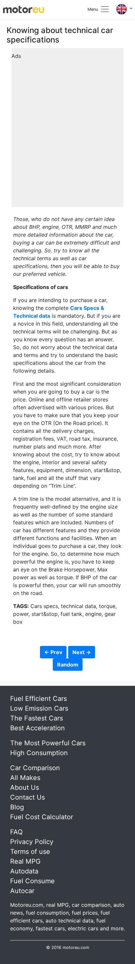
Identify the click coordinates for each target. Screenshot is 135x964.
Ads (16, 56)
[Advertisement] (67, 129)
